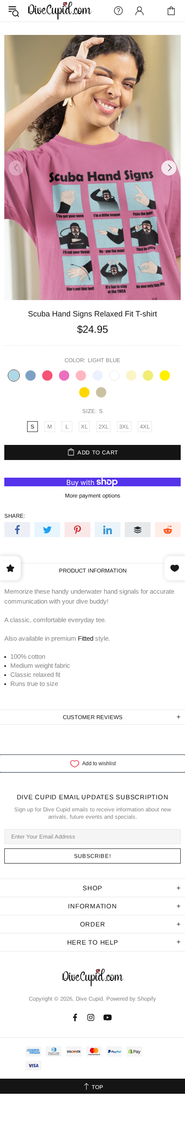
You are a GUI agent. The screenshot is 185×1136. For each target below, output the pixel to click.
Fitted (85, 638)
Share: (14, 516)
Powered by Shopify (131, 998)
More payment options (92, 495)
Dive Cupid (59, 11)
